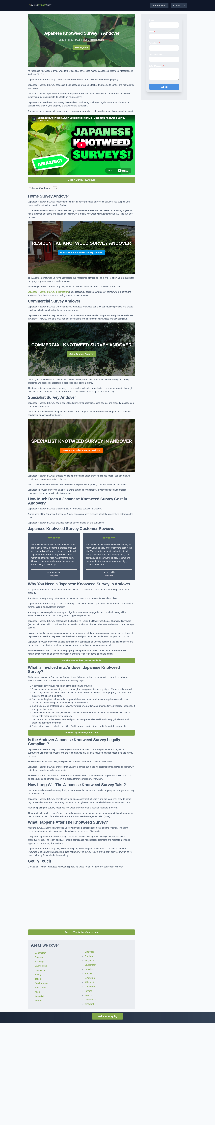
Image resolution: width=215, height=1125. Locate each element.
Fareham (89, 956)
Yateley (88, 973)
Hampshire (40, 970)
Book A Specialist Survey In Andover (81, 450)
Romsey (39, 957)
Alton (37, 992)
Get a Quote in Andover (81, 354)
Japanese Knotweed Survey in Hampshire (48, 292)
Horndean (89, 969)
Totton (38, 979)
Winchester (40, 953)
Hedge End (40, 987)
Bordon (38, 1000)
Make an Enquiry (107, 1016)
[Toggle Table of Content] (54, 188)
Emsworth (89, 1004)
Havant (88, 991)
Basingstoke (41, 966)
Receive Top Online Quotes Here (82, 732)
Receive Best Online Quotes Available (81, 660)
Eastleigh (39, 961)
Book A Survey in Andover (81, 180)
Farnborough (91, 986)
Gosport (88, 995)
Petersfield (40, 996)
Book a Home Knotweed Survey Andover (81, 252)
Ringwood (89, 960)
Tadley (38, 974)
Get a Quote (81, 47)
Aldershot (89, 982)
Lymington (90, 978)
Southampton (41, 983)
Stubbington (90, 965)
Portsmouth (90, 999)
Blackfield (89, 952)
